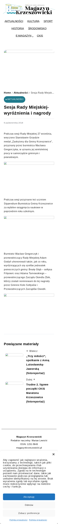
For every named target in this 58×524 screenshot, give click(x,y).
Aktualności (21, 92)
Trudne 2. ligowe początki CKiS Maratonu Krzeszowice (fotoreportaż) (37, 393)
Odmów (29, 505)
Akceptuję (29, 497)
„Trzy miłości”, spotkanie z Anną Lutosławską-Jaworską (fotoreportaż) (37, 365)
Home (7, 92)
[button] (53, 454)
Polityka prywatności (19, 520)
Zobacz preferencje (29, 513)
